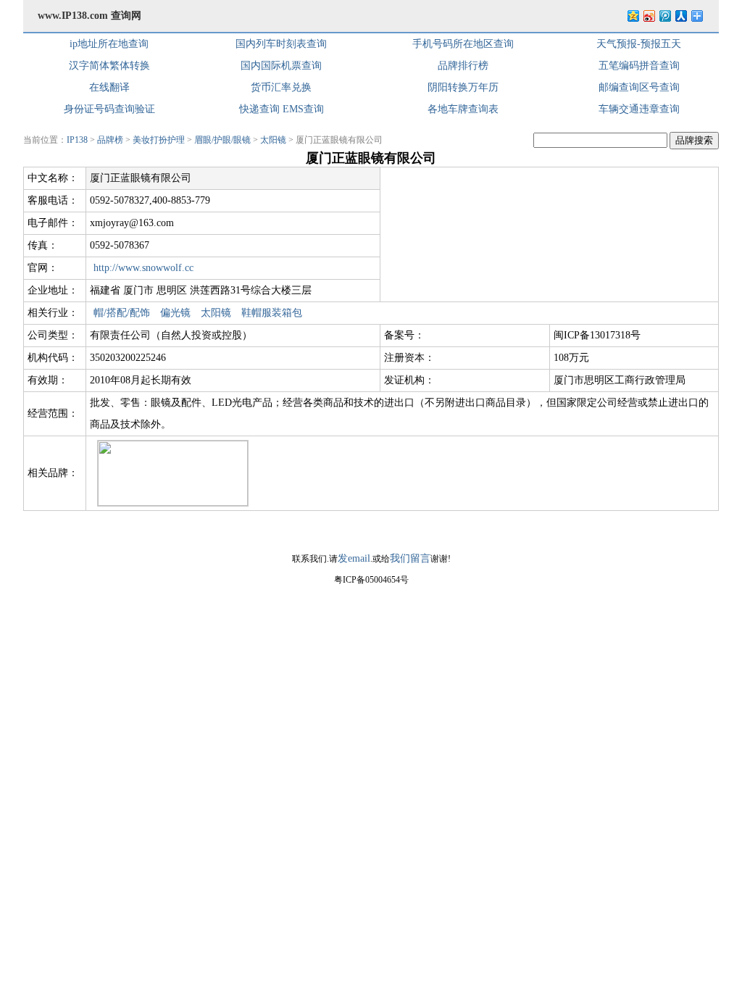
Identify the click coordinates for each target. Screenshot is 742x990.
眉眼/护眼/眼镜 (222, 140)
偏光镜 (175, 312)
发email (354, 558)
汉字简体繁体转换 (109, 65)
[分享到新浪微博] (648, 16)
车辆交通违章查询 (639, 109)
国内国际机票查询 (281, 65)
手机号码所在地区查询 (463, 43)
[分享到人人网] (680, 16)
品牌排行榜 (463, 65)
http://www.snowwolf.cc (143, 267)
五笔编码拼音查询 (639, 65)
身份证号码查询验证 (109, 109)
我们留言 (410, 558)
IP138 (77, 140)
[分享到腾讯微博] (664, 16)
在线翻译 (109, 87)
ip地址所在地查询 (109, 43)
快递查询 (259, 109)
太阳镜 (273, 140)
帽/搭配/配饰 (121, 312)
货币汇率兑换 (281, 87)
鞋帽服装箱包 (271, 312)
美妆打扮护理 (159, 140)
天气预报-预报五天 (638, 43)
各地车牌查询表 (463, 109)
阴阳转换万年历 (463, 87)
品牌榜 (110, 140)
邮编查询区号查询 (639, 87)
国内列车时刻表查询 (281, 43)
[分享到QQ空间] (633, 16)
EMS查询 (303, 109)
